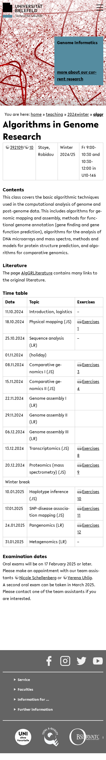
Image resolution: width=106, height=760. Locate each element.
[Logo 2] (50, 737)
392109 (16, 147)
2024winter (78, 114)
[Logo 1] (23, 737)
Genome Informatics (77, 42)
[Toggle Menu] (99, 8)
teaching (54, 114)
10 (31, 147)
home (36, 114)
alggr (98, 114)
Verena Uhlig (80, 578)
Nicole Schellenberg (38, 578)
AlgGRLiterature (36, 273)
